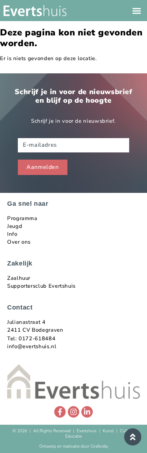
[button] (136, 11)
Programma (22, 218)
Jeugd (14, 226)
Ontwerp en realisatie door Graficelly (73, 446)
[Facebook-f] (60, 412)
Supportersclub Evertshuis (41, 285)
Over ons (19, 241)
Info (12, 234)
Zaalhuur (18, 278)
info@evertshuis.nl (32, 346)
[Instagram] (73, 412)
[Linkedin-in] (87, 412)
